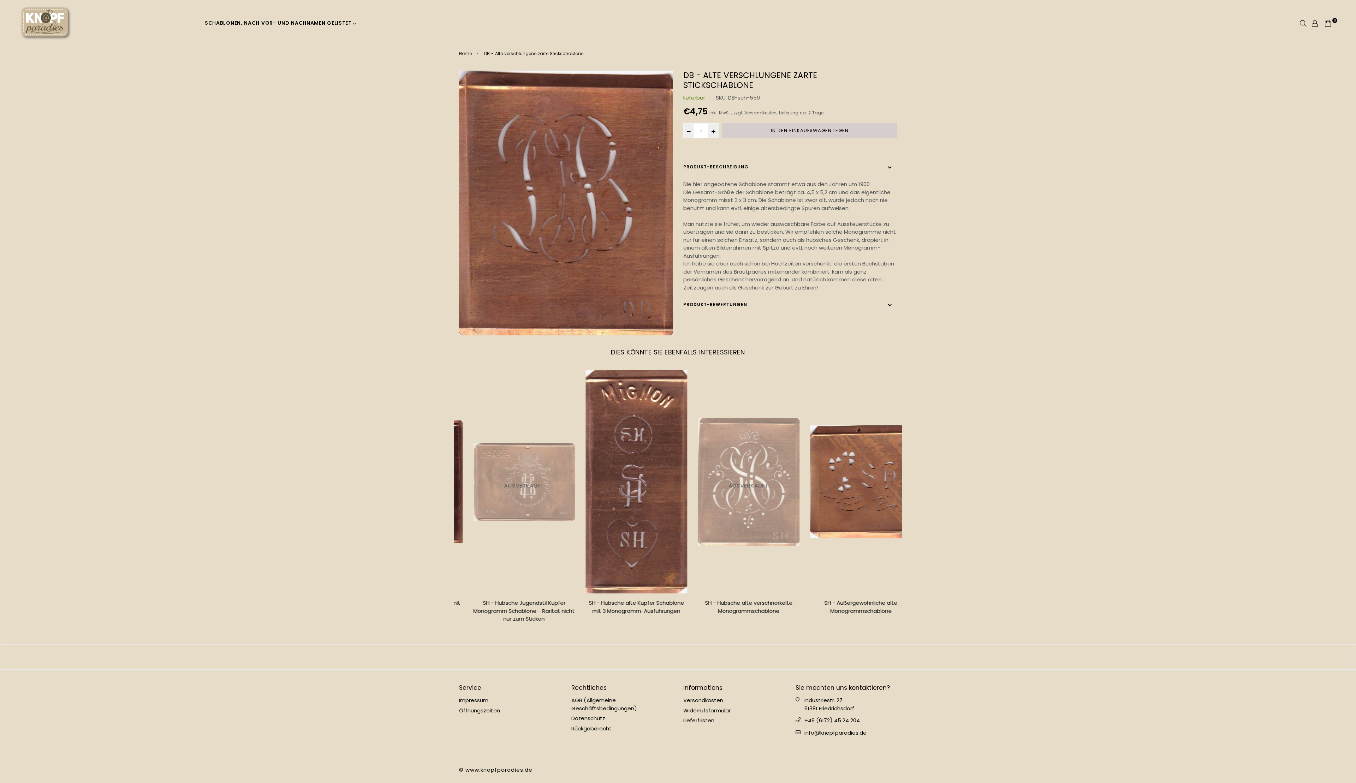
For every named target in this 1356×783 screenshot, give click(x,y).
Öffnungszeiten (479, 710)
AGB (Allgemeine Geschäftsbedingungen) (604, 704)
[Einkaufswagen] (1328, 22)
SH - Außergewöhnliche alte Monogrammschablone (847, 607)
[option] (566, 203)
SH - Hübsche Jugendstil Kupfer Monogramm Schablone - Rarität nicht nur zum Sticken (510, 610)
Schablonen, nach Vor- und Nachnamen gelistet (279, 22)
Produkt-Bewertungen (715, 304)
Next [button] (902, 499)
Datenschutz (588, 718)
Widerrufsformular (707, 710)
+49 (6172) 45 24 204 (832, 720)
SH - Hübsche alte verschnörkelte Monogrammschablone (734, 607)
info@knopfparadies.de (835, 732)
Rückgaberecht (591, 728)
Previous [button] (453, 499)
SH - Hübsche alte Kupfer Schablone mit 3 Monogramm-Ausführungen (622, 607)
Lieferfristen (698, 720)
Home (465, 53)
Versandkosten (760, 113)
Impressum (473, 700)
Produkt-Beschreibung (716, 167)
